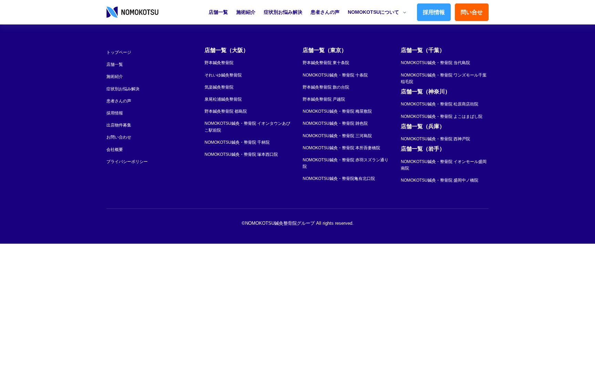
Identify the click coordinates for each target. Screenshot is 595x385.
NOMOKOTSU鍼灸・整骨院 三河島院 (337, 135)
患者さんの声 (325, 12)
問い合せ (472, 12)
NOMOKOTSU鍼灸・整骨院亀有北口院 (339, 178)
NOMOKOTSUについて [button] (373, 12)
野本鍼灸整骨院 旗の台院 (326, 87)
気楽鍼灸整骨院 (219, 87)
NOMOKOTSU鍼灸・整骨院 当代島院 (435, 62)
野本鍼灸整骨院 (219, 62)
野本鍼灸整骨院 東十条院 (326, 62)
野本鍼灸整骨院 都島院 (226, 111)
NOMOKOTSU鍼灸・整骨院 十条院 (335, 75)
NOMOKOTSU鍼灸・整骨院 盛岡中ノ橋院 (439, 180)
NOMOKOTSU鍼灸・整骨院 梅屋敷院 (337, 111)
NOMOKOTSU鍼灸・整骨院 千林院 (237, 142)
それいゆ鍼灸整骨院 (223, 75)
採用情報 (434, 12)
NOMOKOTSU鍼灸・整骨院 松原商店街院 (439, 104)
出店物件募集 (118, 125)
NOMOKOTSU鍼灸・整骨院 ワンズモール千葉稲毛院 (444, 78)
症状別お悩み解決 (283, 12)
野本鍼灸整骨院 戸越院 (324, 99)
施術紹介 (245, 12)
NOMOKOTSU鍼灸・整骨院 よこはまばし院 (441, 116)
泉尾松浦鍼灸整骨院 (223, 99)
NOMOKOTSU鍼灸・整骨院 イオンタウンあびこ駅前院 (247, 126)
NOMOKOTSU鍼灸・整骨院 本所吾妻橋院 (341, 147)
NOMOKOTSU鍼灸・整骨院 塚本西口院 (241, 154)
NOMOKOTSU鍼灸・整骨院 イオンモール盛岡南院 (444, 165)
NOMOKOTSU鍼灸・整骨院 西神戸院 (435, 138)
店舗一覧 (218, 12)
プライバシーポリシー (127, 161)
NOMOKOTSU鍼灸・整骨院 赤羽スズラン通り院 (345, 163)
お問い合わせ (118, 137)
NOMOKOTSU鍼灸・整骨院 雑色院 (335, 123)
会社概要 (114, 149)
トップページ (118, 52)
